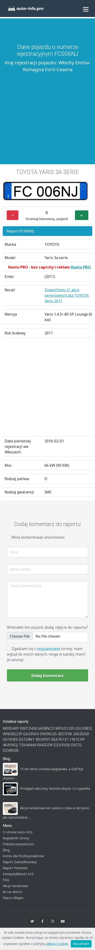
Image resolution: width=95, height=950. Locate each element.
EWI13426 (28, 728)
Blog (6, 850)
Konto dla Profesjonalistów (23, 856)
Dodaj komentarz (47, 675)
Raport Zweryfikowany (20, 862)
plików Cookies (57, 944)
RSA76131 (59, 739)
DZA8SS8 (10, 750)
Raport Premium (15, 868)
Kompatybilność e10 (18, 874)
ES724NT (27, 739)
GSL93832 (83, 728)
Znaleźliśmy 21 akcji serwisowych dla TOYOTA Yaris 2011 (67, 295)
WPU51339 (64, 728)
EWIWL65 (48, 733)
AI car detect (12, 892)
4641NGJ (10, 744)
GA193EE (10, 739)
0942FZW (45, 744)
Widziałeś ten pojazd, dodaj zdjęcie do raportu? (47, 627)
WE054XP (11, 728)
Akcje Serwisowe (15, 886)
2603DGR (81, 733)
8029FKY (43, 739)
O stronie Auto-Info (18, 832)
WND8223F (12, 733)
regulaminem (48, 648)
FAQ (6, 880)
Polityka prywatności (18, 844)
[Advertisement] (47, 112)
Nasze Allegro (13, 898)
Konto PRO (80, 267)
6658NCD (46, 728)
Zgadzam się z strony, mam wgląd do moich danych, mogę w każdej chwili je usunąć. (46, 654)
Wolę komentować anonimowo (38, 537)
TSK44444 (27, 744)
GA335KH (31, 733)
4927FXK (65, 733)
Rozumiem (81, 944)
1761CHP (77, 739)
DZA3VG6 (62, 744)
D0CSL (76, 744)
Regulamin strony (16, 838)
